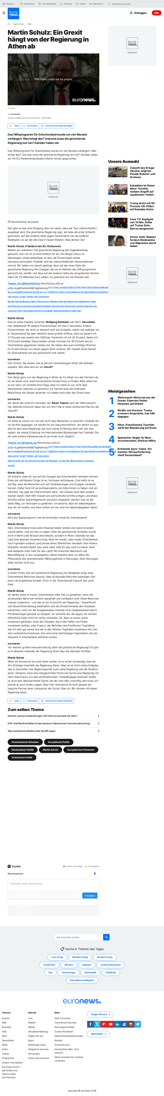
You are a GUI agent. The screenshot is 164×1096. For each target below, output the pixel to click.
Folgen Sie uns (35, 1036)
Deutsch (9, 4)
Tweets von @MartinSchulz (24, 283)
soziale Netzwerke (111, 965)
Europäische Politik (58, 742)
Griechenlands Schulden (25, 742)
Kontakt (58, 1040)
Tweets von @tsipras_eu (22, 442)
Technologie (68, 972)
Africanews (34, 1053)
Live (156, 12)
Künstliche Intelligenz (82, 980)
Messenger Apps (37, 1044)
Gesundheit (8, 1040)
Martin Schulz (50, 749)
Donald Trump (105, 957)
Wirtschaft (90, 972)
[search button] (109, 3)
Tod (50, 972)
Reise (5, 1044)
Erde (4, 1031)
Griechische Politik (22, 757)
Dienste (32, 1012)
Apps (31, 1040)
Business (6, 1027)
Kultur (5, 1049)
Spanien (86, 965)
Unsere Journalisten (12, 1062)
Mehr (57, 1012)
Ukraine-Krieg (80, 957)
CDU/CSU (111, 972)
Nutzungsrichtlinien (64, 1027)
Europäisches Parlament (80, 749)
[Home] (9, 24)
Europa (5, 1018)
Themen (6, 1012)
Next (4, 1036)
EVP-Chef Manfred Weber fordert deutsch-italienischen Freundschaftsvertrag (49, 723)
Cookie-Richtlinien (63, 1031)
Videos (5, 1053)
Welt (30, 24)
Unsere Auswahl (123, 161)
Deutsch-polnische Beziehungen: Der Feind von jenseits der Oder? (42, 715)
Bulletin (32, 1022)
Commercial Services (65, 1022)
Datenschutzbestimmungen (68, 1036)
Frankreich (49, 965)
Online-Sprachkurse (38, 1058)
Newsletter (97, 1034)
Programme (8, 1058)
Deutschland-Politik (23, 749)
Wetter (31, 1027)
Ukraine (69, 965)
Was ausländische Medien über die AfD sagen (31, 731)
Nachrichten (18, 24)
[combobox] (125, 3)
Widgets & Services (38, 1049)
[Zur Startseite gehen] (13, 13)
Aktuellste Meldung (38, 1031)
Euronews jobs (62, 1044)
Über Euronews (62, 1018)
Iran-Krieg (57, 957)
